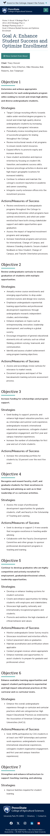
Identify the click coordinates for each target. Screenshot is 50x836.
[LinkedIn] (32, 823)
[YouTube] (39, 823)
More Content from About (16, 56)
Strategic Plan (21, 20)
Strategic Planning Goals (12, 25)
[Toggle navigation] (45, 10)
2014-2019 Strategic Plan (12, 23)
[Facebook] (11, 823)
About (11, 20)
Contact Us (42, 816)
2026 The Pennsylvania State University (31, 832)
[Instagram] (25, 823)
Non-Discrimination (36, 830)
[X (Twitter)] (18, 823)
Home (4, 20)
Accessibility (9, 832)
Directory (31, 816)
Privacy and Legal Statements (15, 830)
